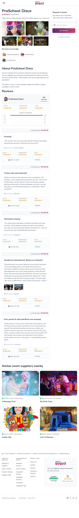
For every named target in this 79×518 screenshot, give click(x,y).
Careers (32, 468)
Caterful (32, 476)
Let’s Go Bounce (46, 437)
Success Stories (7, 472)
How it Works (6, 469)
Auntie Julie (6, 437)
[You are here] (2, 453)
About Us (33, 462)
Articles (32, 465)
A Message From (9, 401)
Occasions (19, 483)
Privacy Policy (22, 498)
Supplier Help (6, 475)
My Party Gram (46, 401)
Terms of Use (31, 498)
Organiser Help (21, 486)
